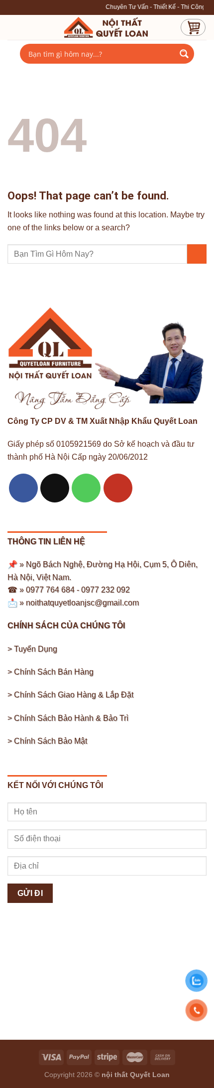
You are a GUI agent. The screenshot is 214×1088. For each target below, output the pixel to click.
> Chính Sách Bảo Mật (47, 741)
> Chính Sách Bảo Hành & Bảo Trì (67, 718)
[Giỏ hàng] (193, 27)
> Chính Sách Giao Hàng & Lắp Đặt (70, 695)
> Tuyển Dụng (32, 649)
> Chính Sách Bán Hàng (50, 672)
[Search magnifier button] (184, 54)
